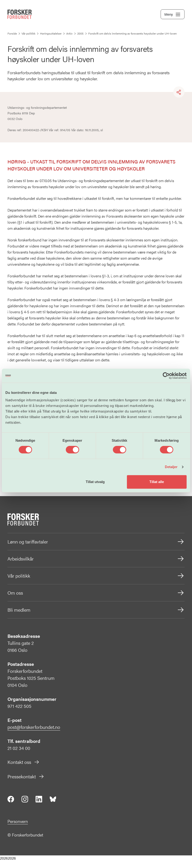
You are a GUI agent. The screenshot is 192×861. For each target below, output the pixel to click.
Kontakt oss (19, 762)
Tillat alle (156, 482)
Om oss (15, 592)
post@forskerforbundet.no (33, 726)
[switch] (72, 449)
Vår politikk (18, 575)
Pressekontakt (21, 776)
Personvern (17, 821)
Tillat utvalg (95, 482)
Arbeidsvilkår (20, 558)
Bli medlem (18, 609)
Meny (168, 14)
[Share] (179, 92)
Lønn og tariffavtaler (27, 541)
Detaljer (171, 467)
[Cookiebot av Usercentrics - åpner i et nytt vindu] (166, 375)
